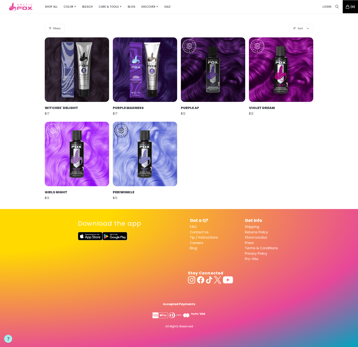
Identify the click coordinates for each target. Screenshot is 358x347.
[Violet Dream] (281, 69)
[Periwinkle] (145, 154)
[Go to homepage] (21, 6)
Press (249, 242)
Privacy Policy (256, 253)
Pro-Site (251, 259)
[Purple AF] (213, 69)
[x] (217, 280)
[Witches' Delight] (77, 69)
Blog (193, 248)
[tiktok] (209, 280)
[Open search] (337, 7)
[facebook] (200, 280)
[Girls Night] (77, 154)
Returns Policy (256, 232)
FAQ (193, 226)
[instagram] (191, 280)
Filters (57, 28)
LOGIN (327, 7)
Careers (196, 242)
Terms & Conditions (261, 248)
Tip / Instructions (204, 237)
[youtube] (228, 280)
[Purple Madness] (145, 69)
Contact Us (199, 232)
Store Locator (256, 237)
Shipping (252, 226)
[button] (8, 339)
